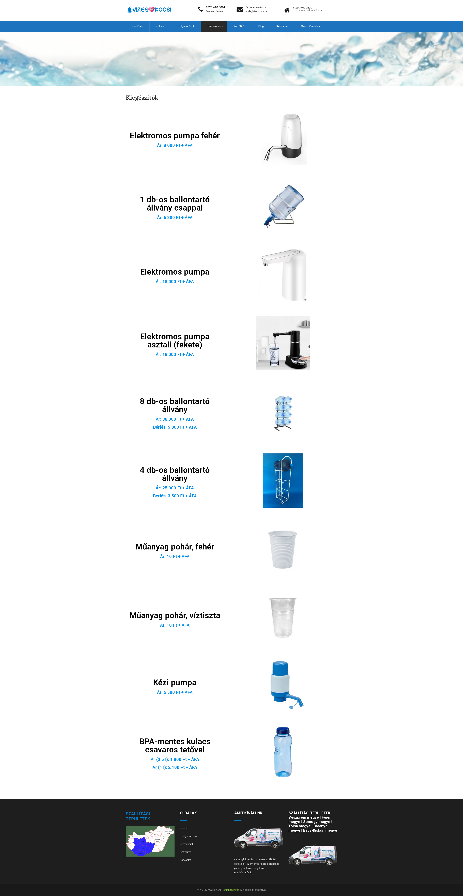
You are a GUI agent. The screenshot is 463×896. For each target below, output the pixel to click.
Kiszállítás (240, 26)
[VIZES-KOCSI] (149, 1)
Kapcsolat (282, 26)
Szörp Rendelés (310, 26)
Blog (261, 26)
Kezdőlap (137, 26)
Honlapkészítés (230, 889)
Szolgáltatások (185, 26)
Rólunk (160, 26)
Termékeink (214, 26)
